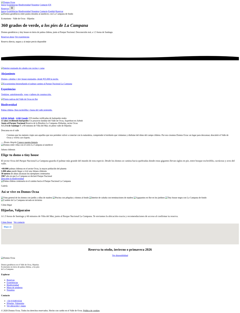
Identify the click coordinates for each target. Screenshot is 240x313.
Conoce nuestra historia (27, 142)
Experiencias (12, 5)
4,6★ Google (22, 118)
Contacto (44, 5)
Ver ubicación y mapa (16, 306)
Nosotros (35, 5)
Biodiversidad (24, 5)
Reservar (5, 8)
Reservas (11, 280)
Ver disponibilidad (120, 255)
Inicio (3, 5)
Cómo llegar (6, 222)
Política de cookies (91, 310)
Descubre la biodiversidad (12, 178)
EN (49, 5)
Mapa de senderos (14, 287)
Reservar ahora (7, 37)
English (51, 11)
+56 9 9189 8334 (14, 301)
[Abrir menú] (11, 8)
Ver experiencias (22, 37)
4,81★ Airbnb (7, 118)
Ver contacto (19, 222)
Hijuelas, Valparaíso (15, 303)
